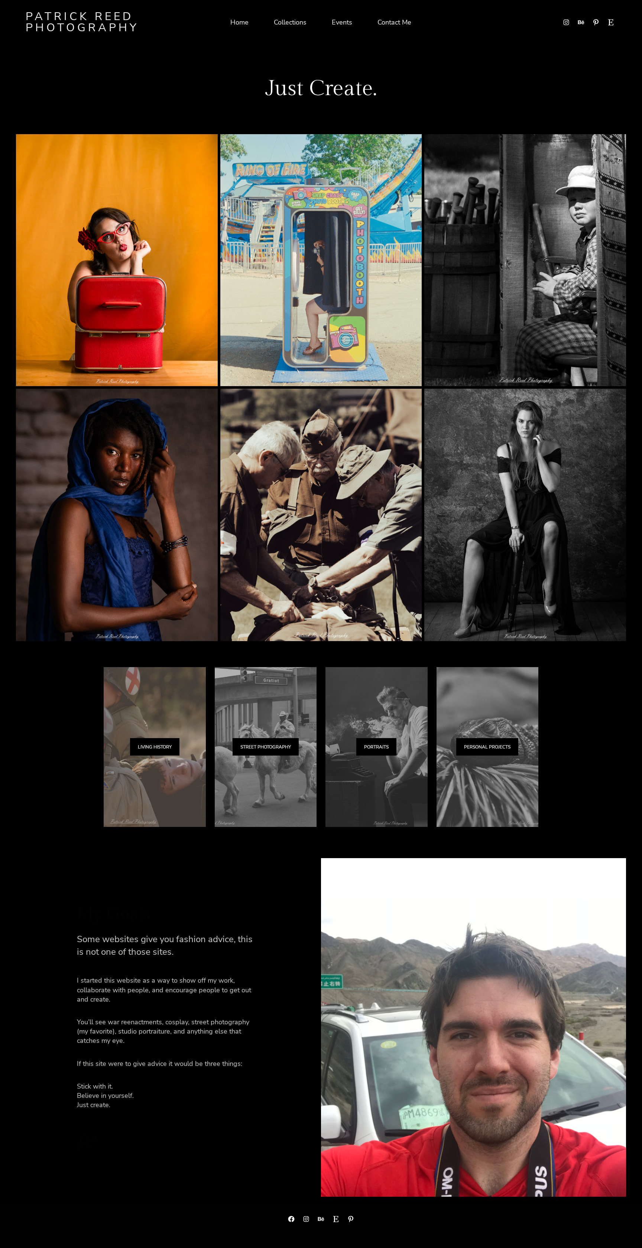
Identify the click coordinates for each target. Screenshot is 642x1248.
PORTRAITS (376, 747)
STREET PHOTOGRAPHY (265, 747)
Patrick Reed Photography (82, 22)
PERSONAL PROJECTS (487, 747)
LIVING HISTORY (155, 747)
